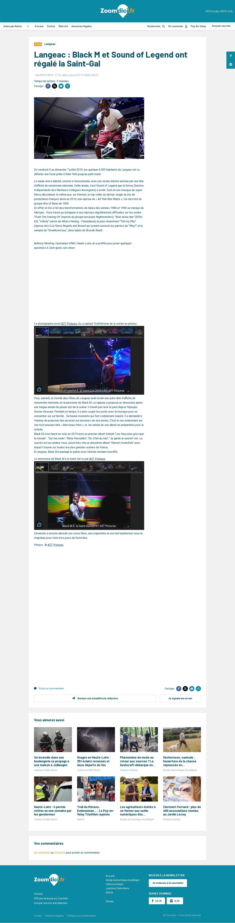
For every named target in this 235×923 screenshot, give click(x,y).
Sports (109, 892)
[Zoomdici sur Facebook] (230, 56)
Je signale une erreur (180, 698)
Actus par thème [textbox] (13, 26)
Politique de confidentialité (81, 915)
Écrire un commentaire (51, 688)
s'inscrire (59, 852)
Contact (38, 893)
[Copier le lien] (67, 86)
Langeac (50, 44)
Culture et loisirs (114, 884)
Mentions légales (54, 915)
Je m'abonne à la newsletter (168, 883)
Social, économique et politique (123, 880)
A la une (110, 876)
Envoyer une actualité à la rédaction (98, 698)
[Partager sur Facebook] (48, 86)
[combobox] (16, 26)
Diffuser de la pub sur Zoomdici (51, 898)
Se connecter (175, 26)
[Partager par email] (61, 86)
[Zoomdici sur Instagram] (230, 64)
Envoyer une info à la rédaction (50, 903)
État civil (63, 26)
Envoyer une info (221, 26)
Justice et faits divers (117, 888)
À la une (39, 26)
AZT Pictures (69, 323)
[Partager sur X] (54, 86)
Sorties (51, 26)
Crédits (38, 915)
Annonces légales (81, 26)
